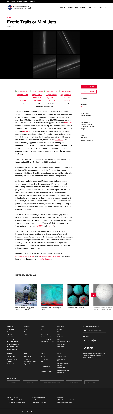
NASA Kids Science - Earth (15, 400)
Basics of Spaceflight (13, 397)
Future (26, 334)
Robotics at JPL (62, 347)
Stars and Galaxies (46, 337)
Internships (10, 337)
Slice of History (61, 344)
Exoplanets (44, 369)
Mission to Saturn (22, 280)
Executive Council (12, 349)
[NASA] (10, 7)
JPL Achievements (12, 342)
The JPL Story (11, 339)
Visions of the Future (63, 342)
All (24, 337)
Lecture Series (11, 356)
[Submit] (85, 330)
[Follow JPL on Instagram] (92, 340)
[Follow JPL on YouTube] (95, 340)
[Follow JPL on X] (88, 340)
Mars (42, 361)
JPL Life (43, 356)
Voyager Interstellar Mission (65, 402)
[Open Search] (105, 7)
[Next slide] (93, 295)
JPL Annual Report (12, 347)
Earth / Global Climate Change (16, 402)
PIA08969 (59, 140)
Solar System (44, 334)
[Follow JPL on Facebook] (84, 340)
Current (26, 329)
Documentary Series (13, 344)
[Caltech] (88, 348)
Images (59, 329)
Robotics (43, 374)
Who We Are (10, 329)
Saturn (83, 107)
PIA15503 (68, 123)
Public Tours (27, 356)
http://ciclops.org (45, 259)
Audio (59, 334)
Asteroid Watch (61, 356)
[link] (56, 54)
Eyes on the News (46, 339)
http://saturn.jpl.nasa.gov (24, 256)
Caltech (14, 411)
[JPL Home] (22, 7)
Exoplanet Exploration (38, 397)
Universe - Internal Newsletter (62, 364)
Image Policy (28, 411)
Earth (42, 332)
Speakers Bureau (12, 359)
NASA (8, 411)
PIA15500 (39, 226)
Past (25, 332)
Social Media (61, 368)
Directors (9, 332)
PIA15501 (50, 226)
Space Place (60, 397)
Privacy (21, 411)
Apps (58, 339)
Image (9, 17)
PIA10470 (26, 131)
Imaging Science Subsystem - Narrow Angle (59, 280)
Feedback (41, 411)
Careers (9, 334)
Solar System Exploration (39, 402)
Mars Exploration (37, 400)
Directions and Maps (30, 361)
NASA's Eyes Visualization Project (67, 400)
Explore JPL (10, 364)
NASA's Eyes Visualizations (61, 360)
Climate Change (45, 366)
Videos (59, 332)
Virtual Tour (27, 359)
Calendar (9, 361)
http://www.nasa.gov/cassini (49, 256)
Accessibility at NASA (63, 370)
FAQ (35, 411)
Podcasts (60, 337)
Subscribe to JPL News (47, 342)
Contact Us (60, 373)
